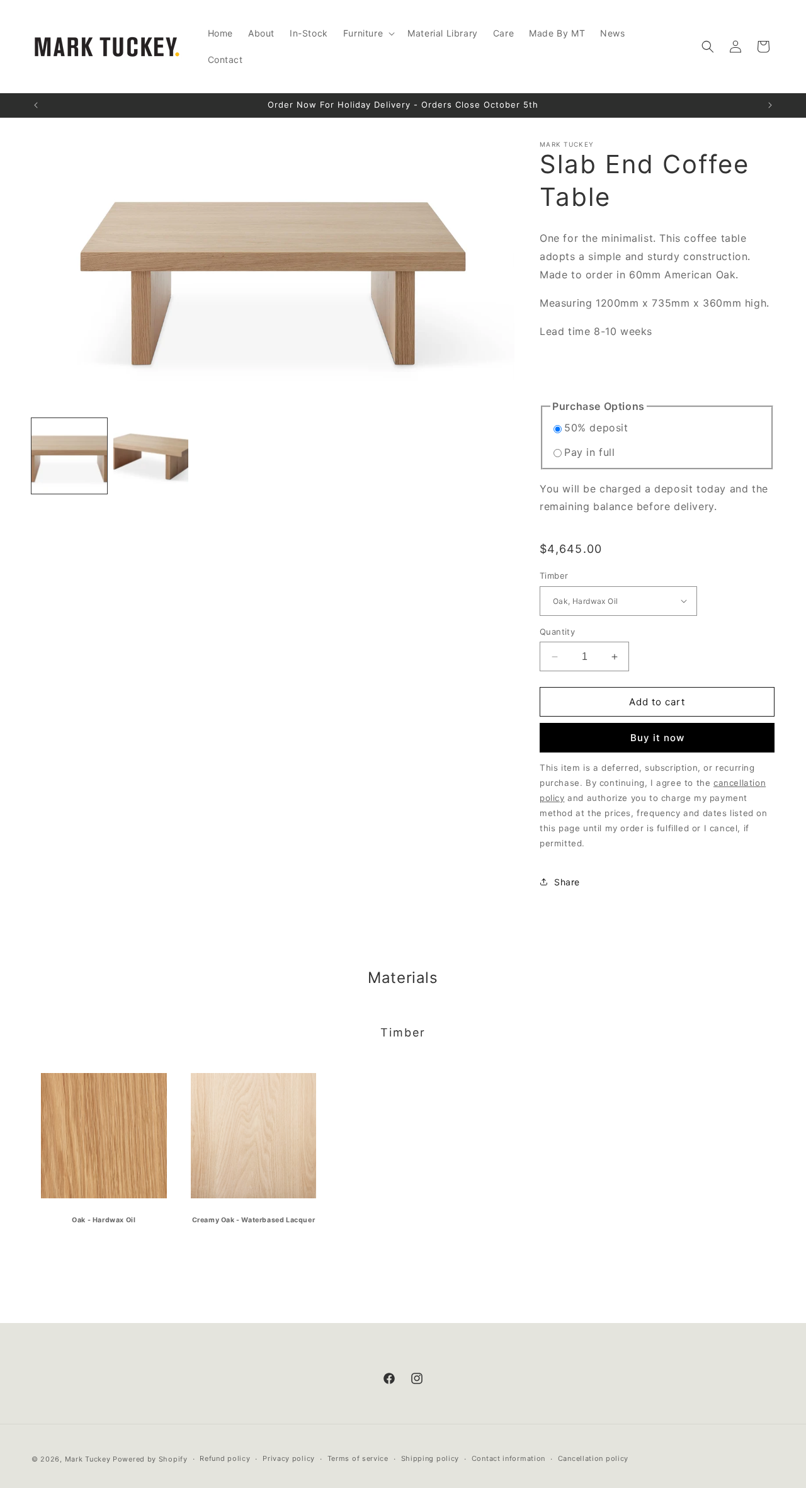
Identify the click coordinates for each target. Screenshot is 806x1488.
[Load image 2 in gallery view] (151, 456)
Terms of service (358, 1458)
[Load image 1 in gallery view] (69, 456)
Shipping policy (430, 1458)
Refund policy (225, 1458)
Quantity (557, 632)
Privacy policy (289, 1458)
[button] (368, 33)
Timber (554, 576)
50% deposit (596, 427)
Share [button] (567, 882)
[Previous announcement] (36, 105)
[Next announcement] (770, 105)
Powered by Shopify (150, 1459)
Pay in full (589, 452)
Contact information (508, 1458)
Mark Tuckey (89, 1459)
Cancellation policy (593, 1458)
